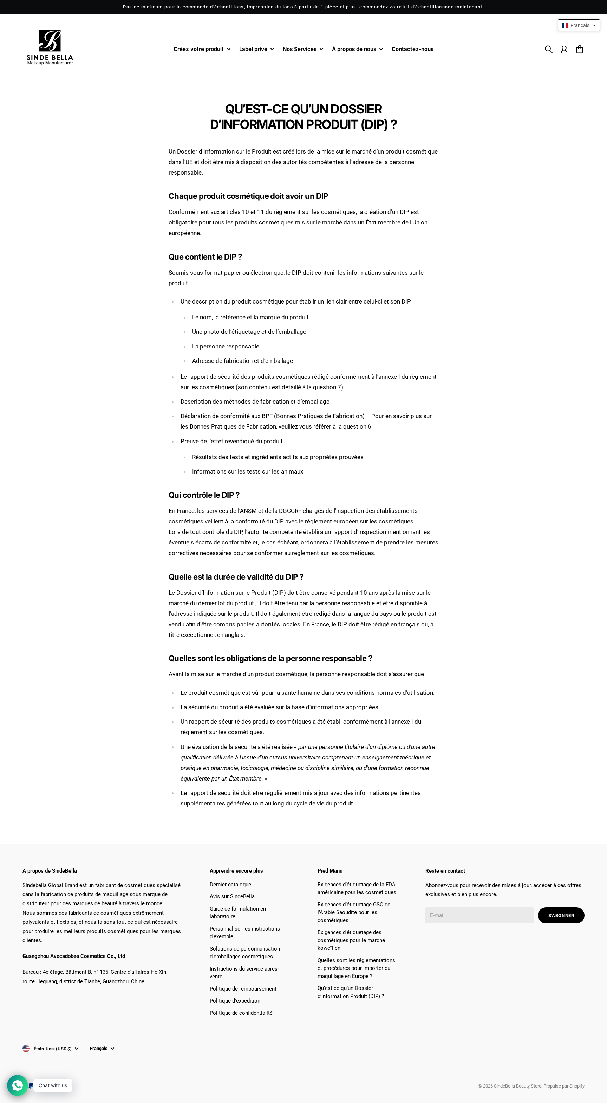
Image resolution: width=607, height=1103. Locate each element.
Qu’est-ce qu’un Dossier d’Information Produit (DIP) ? (351, 992)
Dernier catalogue (230, 884)
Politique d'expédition (235, 1001)
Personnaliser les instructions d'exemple (245, 933)
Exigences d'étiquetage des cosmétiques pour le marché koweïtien (351, 940)
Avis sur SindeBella (232, 896)
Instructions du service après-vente (244, 973)
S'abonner (561, 915)
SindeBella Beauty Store (517, 1086)
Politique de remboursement (243, 989)
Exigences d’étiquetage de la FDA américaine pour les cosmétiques (357, 888)
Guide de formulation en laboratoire (238, 913)
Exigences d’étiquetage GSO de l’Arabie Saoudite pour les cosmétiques (354, 912)
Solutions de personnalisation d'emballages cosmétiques (245, 953)
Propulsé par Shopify (564, 1086)
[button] (579, 25)
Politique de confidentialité (241, 1013)
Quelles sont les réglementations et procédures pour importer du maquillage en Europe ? (356, 968)
